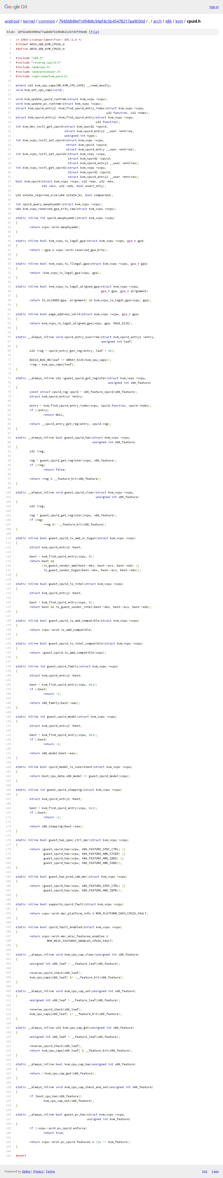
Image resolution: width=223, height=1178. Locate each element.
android (12, 21)
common (47, 21)
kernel (29, 21)
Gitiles (26, 1171)
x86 (168, 21)
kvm (179, 21)
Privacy (38, 1171)
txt (204, 1171)
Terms (50, 1171)
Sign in (214, 7)
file (94, 32)
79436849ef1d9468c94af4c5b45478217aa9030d (102, 21)
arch (157, 21)
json (215, 1171)
